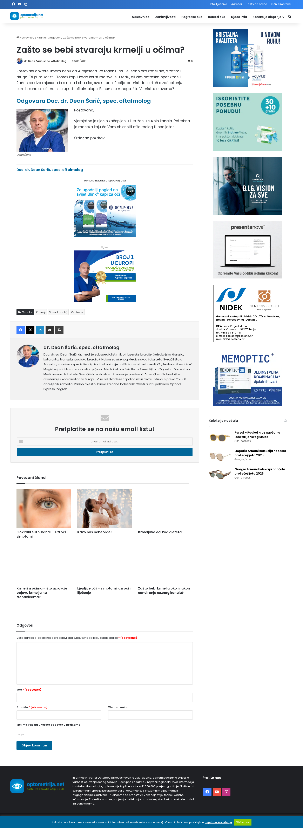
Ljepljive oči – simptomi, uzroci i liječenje (103, 590)
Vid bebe (77, 312)
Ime (28, 690)
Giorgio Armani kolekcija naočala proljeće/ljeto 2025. (260, 471)
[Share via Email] (50, 330)
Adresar (236, 4)
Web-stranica (118, 707)
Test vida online (256, 4)
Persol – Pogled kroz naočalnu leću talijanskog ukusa (257, 434)
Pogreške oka (191, 17)
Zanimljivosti (165, 17)
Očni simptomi (281, 4)
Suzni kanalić (58, 312)
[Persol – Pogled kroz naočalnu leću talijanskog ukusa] (220, 438)
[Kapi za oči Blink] (105, 235)
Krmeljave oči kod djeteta (160, 532)
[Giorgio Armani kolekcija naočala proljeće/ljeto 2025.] (220, 475)
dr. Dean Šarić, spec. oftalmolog (45, 61)
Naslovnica (140, 17)
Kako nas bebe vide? (94, 532)
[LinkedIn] (40, 330)
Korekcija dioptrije (267, 17)
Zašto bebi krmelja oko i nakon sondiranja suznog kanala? (164, 590)
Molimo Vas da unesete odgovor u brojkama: (48, 725)
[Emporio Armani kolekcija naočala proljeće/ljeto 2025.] (220, 456)
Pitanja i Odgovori (49, 38)
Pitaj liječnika (218, 4)
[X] (30, 330)
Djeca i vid (239, 17)
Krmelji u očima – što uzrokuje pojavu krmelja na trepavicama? (41, 592)
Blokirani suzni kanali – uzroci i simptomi (41, 534)
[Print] (59, 330)
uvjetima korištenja (218, 822)
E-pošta (31, 707)
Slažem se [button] (242, 822)
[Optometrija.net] (26, 16)
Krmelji (41, 312)
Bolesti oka (216, 17)
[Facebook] (20, 330)
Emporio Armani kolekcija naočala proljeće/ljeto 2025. (260, 453)
